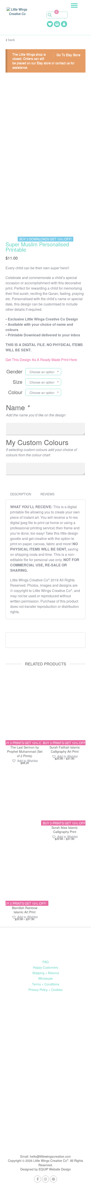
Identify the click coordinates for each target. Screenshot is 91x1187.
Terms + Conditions (45, 984)
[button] (25, 760)
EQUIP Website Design (55, 1169)
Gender (14, 371)
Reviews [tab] (47, 494)
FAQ (45, 962)
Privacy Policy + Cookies (45, 989)
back (11, 39)
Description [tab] (20, 494)
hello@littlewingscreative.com (50, 1156)
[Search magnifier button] (50, 15)
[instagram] (45, 1179)
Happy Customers (45, 967)
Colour (15, 392)
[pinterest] (53, 1179)
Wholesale (45, 978)
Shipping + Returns (45, 973)
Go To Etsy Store (68, 54)
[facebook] (37, 1179)
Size (17, 381)
